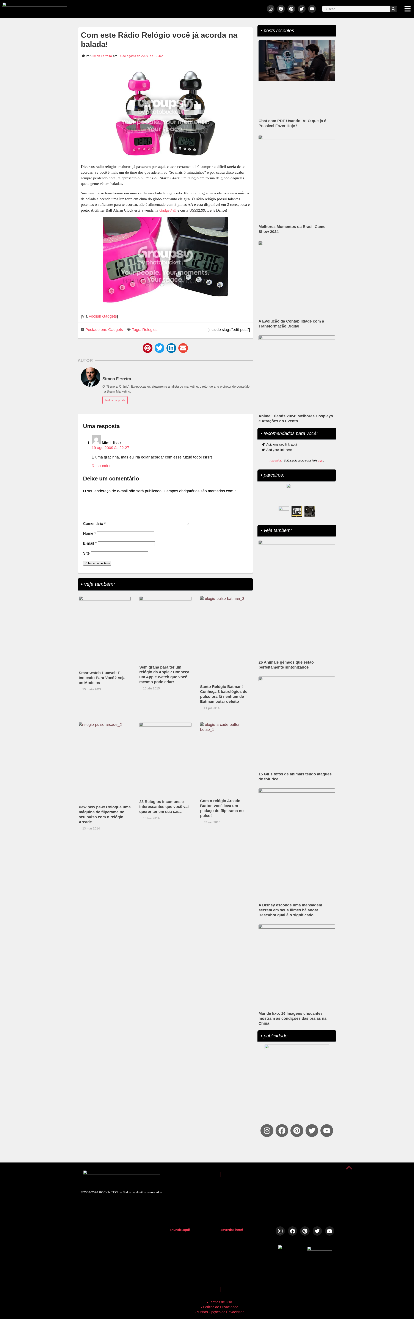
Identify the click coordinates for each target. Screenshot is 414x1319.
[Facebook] (281, 9)
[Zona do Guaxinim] (309, 511)
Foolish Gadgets (103, 316)
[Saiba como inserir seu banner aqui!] (284, 511)
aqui (320, 460)
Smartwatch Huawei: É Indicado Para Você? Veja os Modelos (102, 678)
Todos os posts (115, 400)
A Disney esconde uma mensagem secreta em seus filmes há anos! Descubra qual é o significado (290, 910)
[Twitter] (302, 9)
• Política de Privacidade (219, 1307)
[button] (147, 348)
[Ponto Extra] (297, 511)
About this (275, 460)
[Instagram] (270, 9)
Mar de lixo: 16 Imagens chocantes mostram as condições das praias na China (292, 1018)
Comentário (94, 523)
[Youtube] (312, 9)
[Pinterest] (291, 9)
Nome (89, 533)
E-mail (90, 543)
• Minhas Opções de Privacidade (219, 1312)
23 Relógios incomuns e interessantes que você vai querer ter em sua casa (164, 807)
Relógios (149, 329)
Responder (101, 466)
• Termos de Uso (219, 1302)
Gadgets (115, 329)
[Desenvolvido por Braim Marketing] (319, 1249)
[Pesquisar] (393, 9)
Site (86, 553)
